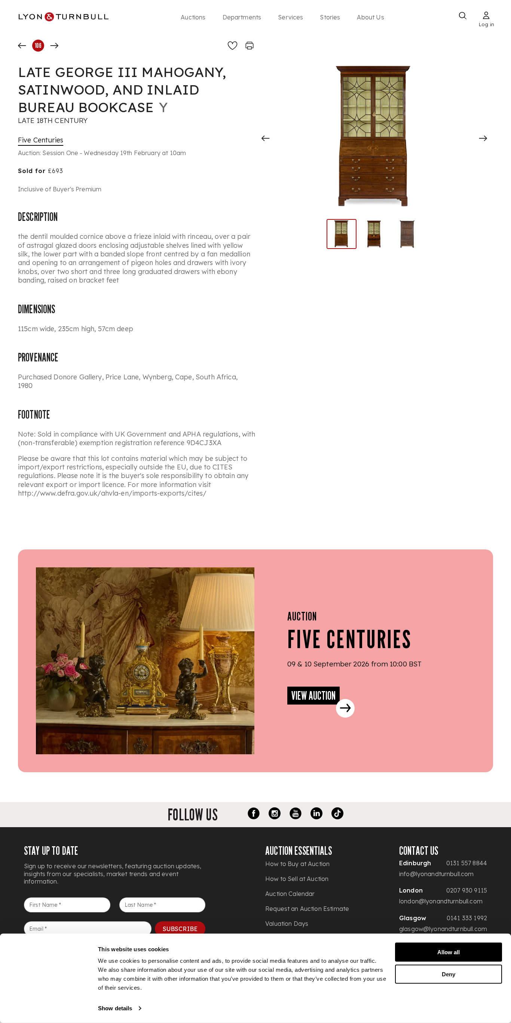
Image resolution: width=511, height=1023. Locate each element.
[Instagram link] (275, 814)
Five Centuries (40, 140)
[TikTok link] (337, 814)
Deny (448, 974)
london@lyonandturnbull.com (441, 901)
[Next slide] (483, 138)
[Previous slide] (265, 138)
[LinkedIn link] (316, 814)
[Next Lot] (54, 46)
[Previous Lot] (22, 46)
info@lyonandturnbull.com (436, 874)
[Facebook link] (254, 814)
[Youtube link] (296, 814)
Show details (115, 1008)
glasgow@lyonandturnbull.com (443, 929)
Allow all (448, 952)
